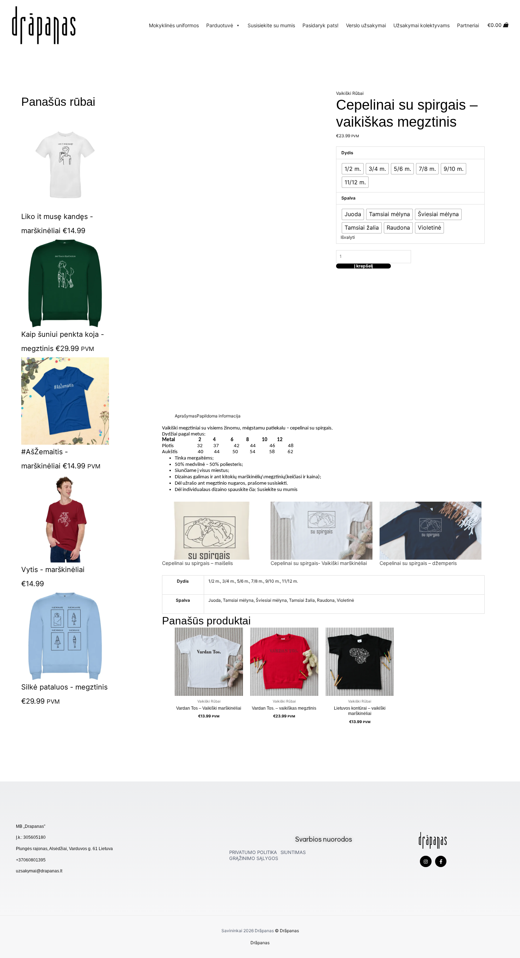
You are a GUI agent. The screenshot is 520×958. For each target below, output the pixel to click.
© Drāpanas (287, 930)
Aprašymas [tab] (186, 416)
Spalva (348, 198)
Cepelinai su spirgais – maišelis (197, 563)
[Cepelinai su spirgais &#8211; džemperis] (430, 531)
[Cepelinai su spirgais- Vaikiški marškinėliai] (321, 531)
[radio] (352, 168)
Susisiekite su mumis (271, 25)
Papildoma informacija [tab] (219, 416)
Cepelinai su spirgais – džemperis (418, 563)
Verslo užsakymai (366, 25)
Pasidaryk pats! (320, 25)
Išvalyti (348, 237)
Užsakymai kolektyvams (421, 25)
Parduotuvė (219, 25)
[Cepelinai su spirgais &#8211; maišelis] (213, 531)
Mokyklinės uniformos (174, 25)
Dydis (347, 152)
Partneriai (468, 25)
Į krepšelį (363, 266)
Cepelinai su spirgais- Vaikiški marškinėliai (319, 563)
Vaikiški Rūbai (350, 93)
